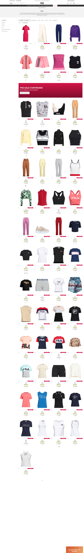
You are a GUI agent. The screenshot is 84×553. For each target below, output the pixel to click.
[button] (9, 22)
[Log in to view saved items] (71, 3)
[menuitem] (11, 3)
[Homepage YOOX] (42, 3)
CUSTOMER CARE (18, 0)
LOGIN (73, 1)
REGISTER (69, 0)
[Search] (68, 3)
